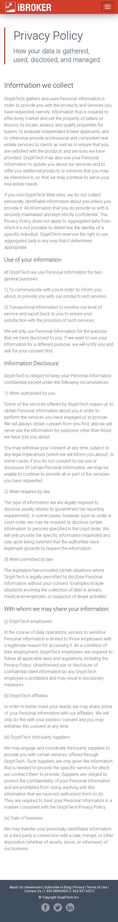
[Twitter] (58, 907)
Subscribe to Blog (57, 887)
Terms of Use (97, 887)
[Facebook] (45, 907)
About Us (16, 887)
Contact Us (32, 891)
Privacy (78, 887)
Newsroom (34, 887)
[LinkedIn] (70, 907)
